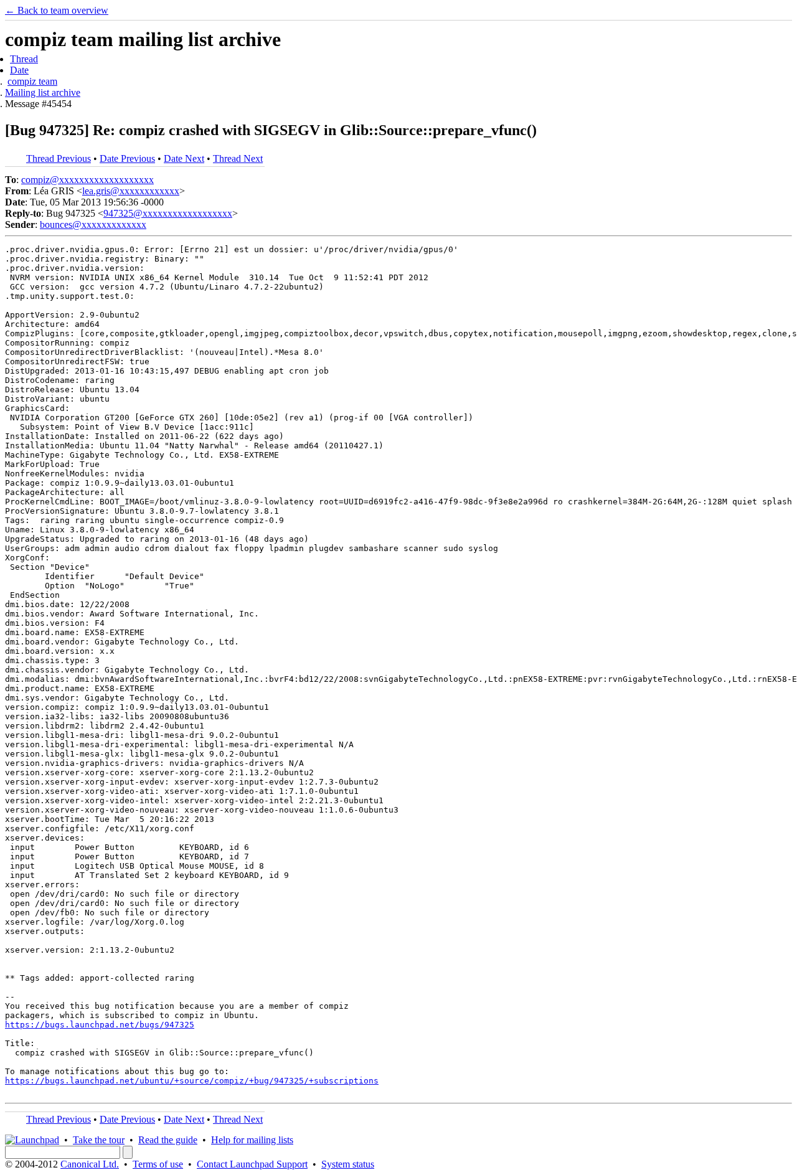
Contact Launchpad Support (252, 1164)
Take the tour (99, 1140)
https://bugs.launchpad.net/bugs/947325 (99, 1024)
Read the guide (167, 1140)
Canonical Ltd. (89, 1164)
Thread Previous (58, 158)
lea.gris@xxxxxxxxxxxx (130, 191)
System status (347, 1164)
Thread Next (238, 158)
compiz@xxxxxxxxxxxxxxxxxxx (87, 179)
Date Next (184, 158)
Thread (24, 59)
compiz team (32, 81)
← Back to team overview (56, 10)
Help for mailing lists (252, 1140)
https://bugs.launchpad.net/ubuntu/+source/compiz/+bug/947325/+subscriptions (192, 1080)
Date (19, 70)
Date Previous (127, 158)
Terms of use (158, 1164)
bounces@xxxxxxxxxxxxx (93, 224)
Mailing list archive (42, 92)
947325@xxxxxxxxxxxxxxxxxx (167, 213)
